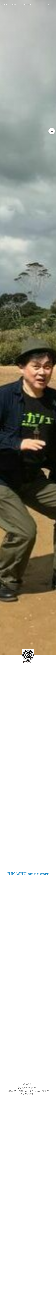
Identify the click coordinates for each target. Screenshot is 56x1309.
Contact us (27, 4)
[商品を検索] (51, 131)
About (14, 4)
